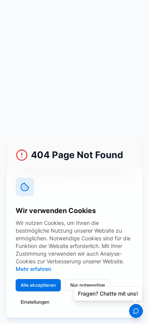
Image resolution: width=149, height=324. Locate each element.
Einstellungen (35, 302)
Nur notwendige (87, 285)
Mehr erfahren (33, 269)
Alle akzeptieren (38, 285)
